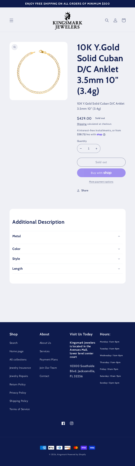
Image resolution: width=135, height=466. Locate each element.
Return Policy (18, 384)
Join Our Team (48, 367)
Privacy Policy (18, 392)
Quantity (82, 141)
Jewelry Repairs (19, 376)
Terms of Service (20, 409)
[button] (11, 20)
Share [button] (84, 190)
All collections (18, 359)
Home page (17, 351)
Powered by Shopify (77, 454)
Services (45, 351)
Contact (44, 376)
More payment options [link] (101, 181)
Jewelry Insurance (20, 367)
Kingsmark (62, 454)
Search (14, 342)
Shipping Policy (19, 400)
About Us (45, 342)
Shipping (82, 124)
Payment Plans (49, 359)
